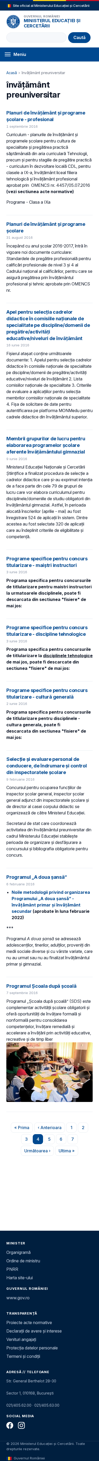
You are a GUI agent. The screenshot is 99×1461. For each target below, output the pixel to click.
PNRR (12, 1269)
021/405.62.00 (18, 1405)
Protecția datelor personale (32, 1347)
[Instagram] (21, 1425)
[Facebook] (9, 1425)
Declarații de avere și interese (34, 1331)
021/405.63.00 (46, 1405)
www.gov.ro (18, 1297)
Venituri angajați (21, 1339)
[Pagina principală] (13, 21)
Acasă (11, 72)
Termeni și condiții (23, 1356)
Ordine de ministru (23, 1260)
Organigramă (18, 1252)
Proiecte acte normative (29, 1322)
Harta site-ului (19, 1277)
